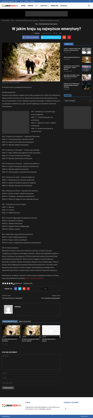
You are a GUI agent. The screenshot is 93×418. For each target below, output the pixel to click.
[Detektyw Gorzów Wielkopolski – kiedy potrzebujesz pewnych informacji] (86, 86)
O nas (21, 1)
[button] (89, 6)
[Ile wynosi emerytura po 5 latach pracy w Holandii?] (31, 331)
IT (36, 6)
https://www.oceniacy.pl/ (34, 278)
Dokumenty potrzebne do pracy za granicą (48, 24)
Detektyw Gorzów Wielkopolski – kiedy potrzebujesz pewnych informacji (72, 85)
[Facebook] (89, 1)
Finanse (30, 6)
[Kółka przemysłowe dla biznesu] (86, 59)
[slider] (7, 283)
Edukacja (63, 6)
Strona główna (5, 20)
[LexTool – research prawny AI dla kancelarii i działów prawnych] (86, 51)
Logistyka (43, 6)
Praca (36, 24)
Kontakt (32, 1)
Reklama (27, 1)
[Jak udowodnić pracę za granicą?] (51, 331)
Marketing (54, 6)
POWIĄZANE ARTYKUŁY (10, 321)
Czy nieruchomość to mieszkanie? (12, 298)
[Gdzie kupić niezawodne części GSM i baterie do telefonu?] (86, 77)
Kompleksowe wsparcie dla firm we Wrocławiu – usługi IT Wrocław (72, 67)
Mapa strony (84, 416)
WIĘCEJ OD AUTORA (25, 321)
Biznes (23, 6)
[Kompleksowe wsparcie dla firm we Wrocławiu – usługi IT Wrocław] (86, 68)
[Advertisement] (46, 13)
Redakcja (37, 33)
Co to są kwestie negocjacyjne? (50, 298)
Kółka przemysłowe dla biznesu (72, 57)
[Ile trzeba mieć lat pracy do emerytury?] (11, 331)
